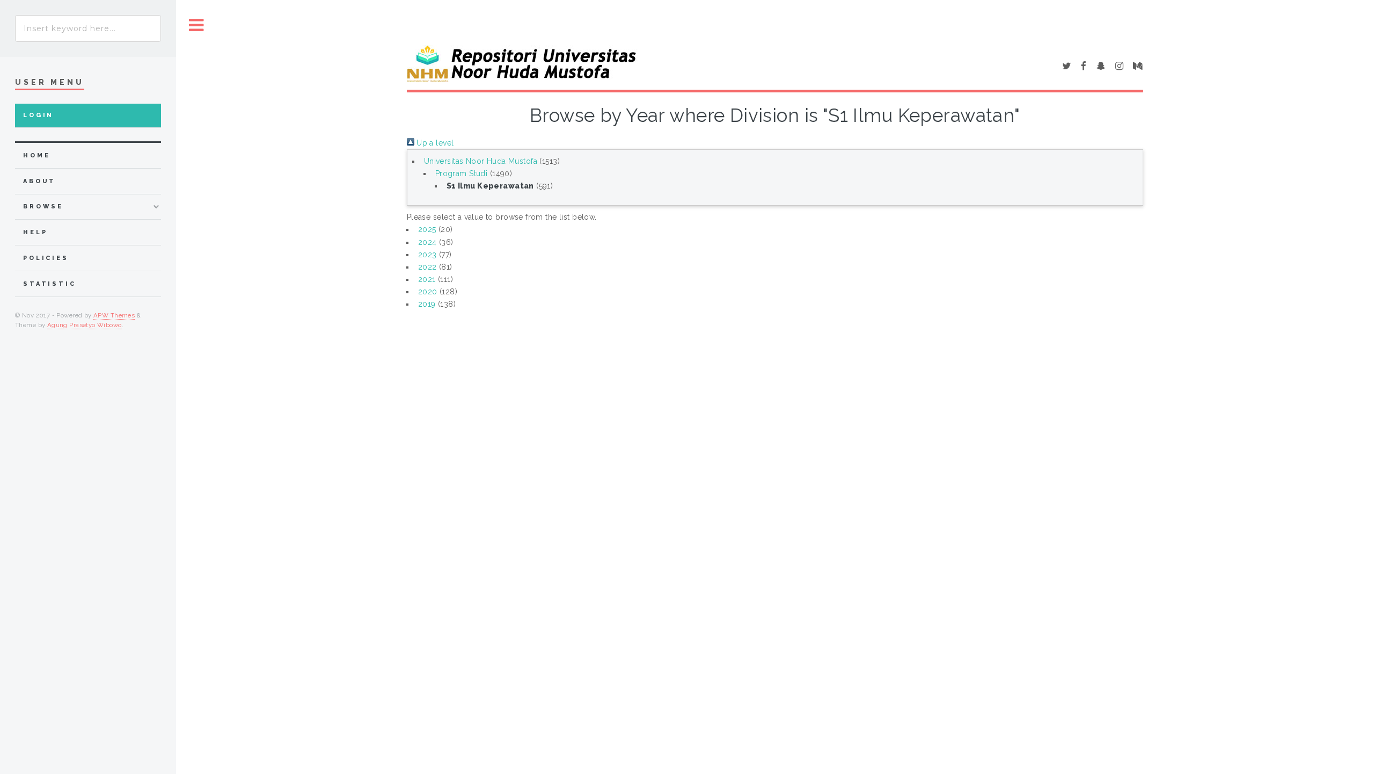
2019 (427, 304)
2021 (427, 279)
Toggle (196, 25)
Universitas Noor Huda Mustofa (480, 161)
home (36, 155)
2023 (427, 254)
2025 (427, 229)
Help (35, 232)
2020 (427, 291)
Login (38, 115)
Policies (46, 258)
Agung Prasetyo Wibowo (84, 325)
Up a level (434, 143)
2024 (427, 242)
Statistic (49, 283)
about (39, 181)
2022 (427, 267)
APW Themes (114, 315)
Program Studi (461, 173)
